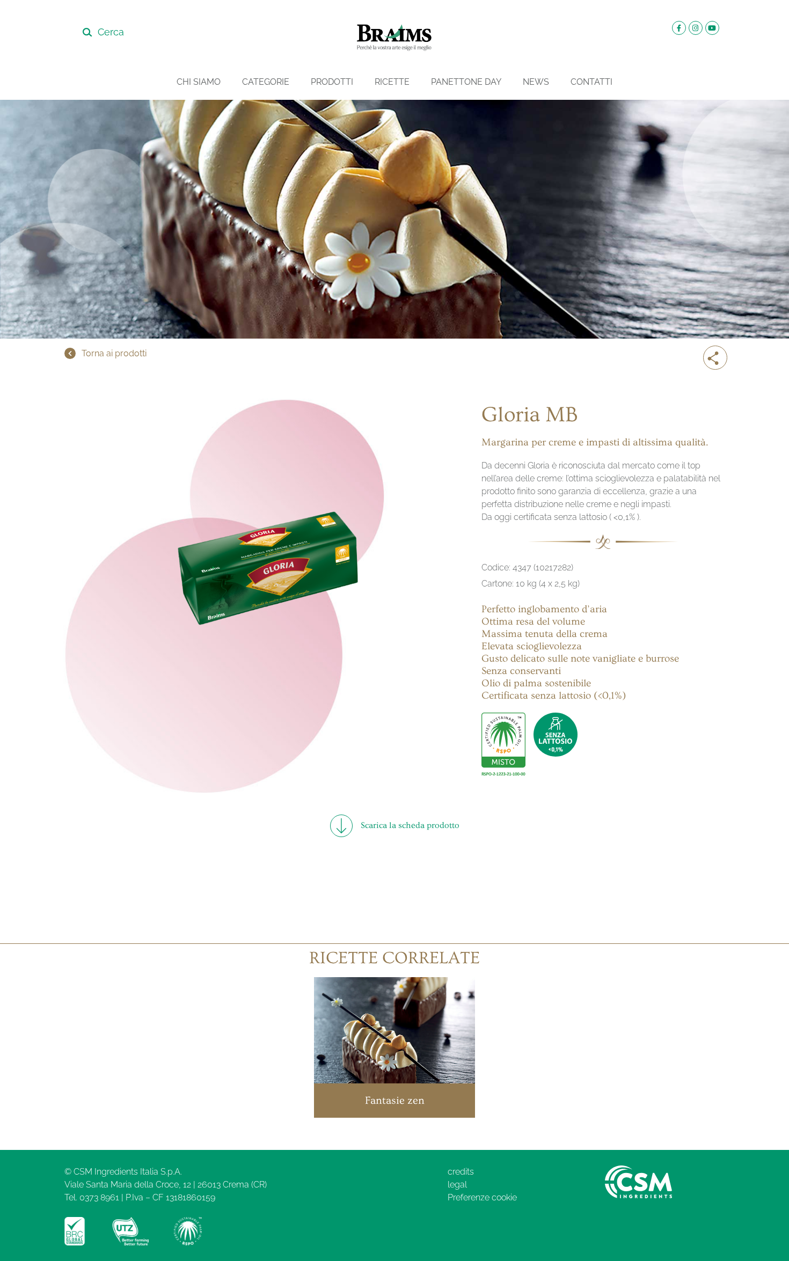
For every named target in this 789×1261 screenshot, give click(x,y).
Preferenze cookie (482, 1197)
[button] (716, 361)
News (536, 82)
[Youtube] (712, 28)
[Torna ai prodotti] (70, 353)
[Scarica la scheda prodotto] (341, 826)
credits (461, 1172)
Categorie (265, 82)
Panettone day (466, 82)
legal (457, 1184)
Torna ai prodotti (114, 353)
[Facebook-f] (679, 28)
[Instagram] (696, 28)
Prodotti (332, 82)
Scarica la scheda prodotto (410, 825)
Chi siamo (199, 82)
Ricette (392, 82)
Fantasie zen (395, 1100)
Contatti (591, 82)
